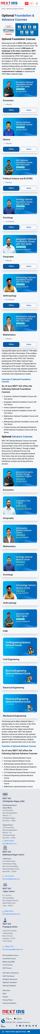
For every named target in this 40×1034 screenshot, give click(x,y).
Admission (6, 990)
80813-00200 (9, 841)
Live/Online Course (9, 958)
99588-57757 (9, 946)
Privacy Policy (7, 1000)
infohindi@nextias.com (12, 879)
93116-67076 (9, 876)
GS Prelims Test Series (11, 973)
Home (3, 9)
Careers (5, 997)
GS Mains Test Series (10, 979)
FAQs (4, 994)
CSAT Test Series (8, 976)
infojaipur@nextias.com (12, 914)
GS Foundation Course (10, 955)
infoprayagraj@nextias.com (13, 949)
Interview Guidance (9, 985)
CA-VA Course (7, 965)
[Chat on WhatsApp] (3, 1026)
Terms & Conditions (9, 1003)
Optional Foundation (10, 982)
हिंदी (31, 3)
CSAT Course (7, 968)
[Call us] (3, 1021)
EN (27, 3)
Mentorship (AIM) (9, 962)
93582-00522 (8, 911)
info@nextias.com (10, 843)
